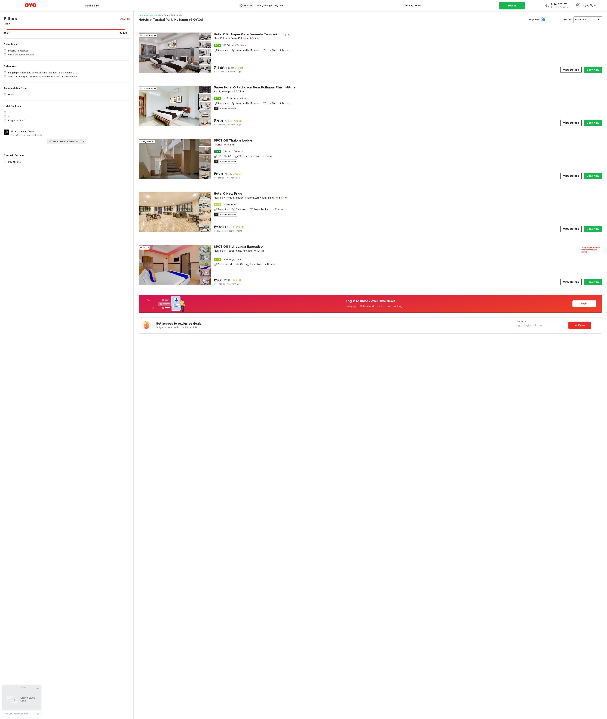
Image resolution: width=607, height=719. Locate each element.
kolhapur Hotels (153, 15)
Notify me (579, 325)
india (141, 15)
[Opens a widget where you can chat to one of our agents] (21, 701)
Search (512, 5)
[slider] (5, 29)
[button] (125, 19)
